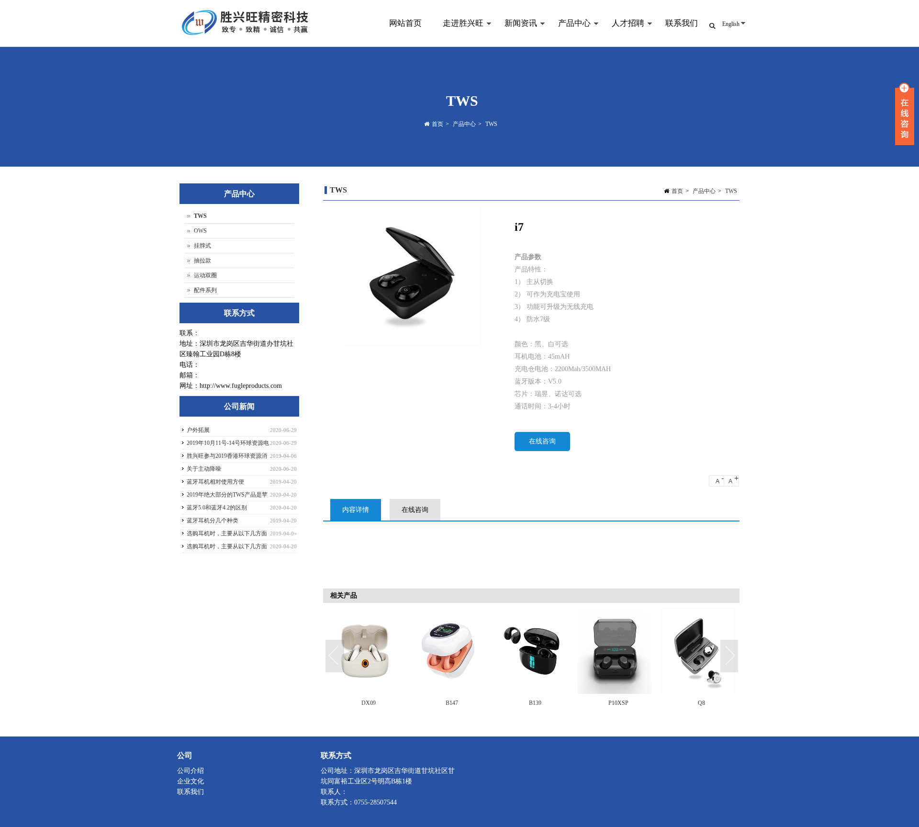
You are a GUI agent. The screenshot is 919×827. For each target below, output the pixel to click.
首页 (437, 124)
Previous (335, 656)
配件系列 (205, 290)
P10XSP (618, 703)
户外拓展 (198, 430)
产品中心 (569, 33)
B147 (452, 703)
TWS (491, 124)
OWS (200, 230)
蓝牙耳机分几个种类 (212, 520)
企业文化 (190, 781)
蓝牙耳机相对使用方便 (215, 481)
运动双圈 (205, 275)
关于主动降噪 (204, 468)
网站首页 (405, 23)
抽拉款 (202, 260)
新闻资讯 (515, 33)
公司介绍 (190, 770)
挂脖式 (202, 245)
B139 (535, 703)
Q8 (701, 703)
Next (730, 656)
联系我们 (681, 23)
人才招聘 (622, 33)
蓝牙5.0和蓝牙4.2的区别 (217, 507)
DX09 (368, 703)
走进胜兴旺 (457, 33)
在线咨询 (542, 441)
